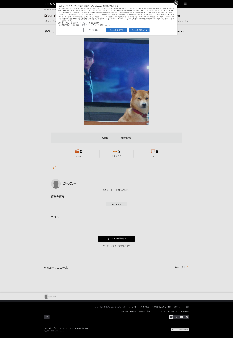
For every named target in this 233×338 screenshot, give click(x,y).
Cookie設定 (93, 30)
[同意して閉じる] (176, 2)
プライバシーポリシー (90, 25)
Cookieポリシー (82, 23)
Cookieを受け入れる (139, 30)
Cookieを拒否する (116, 30)
